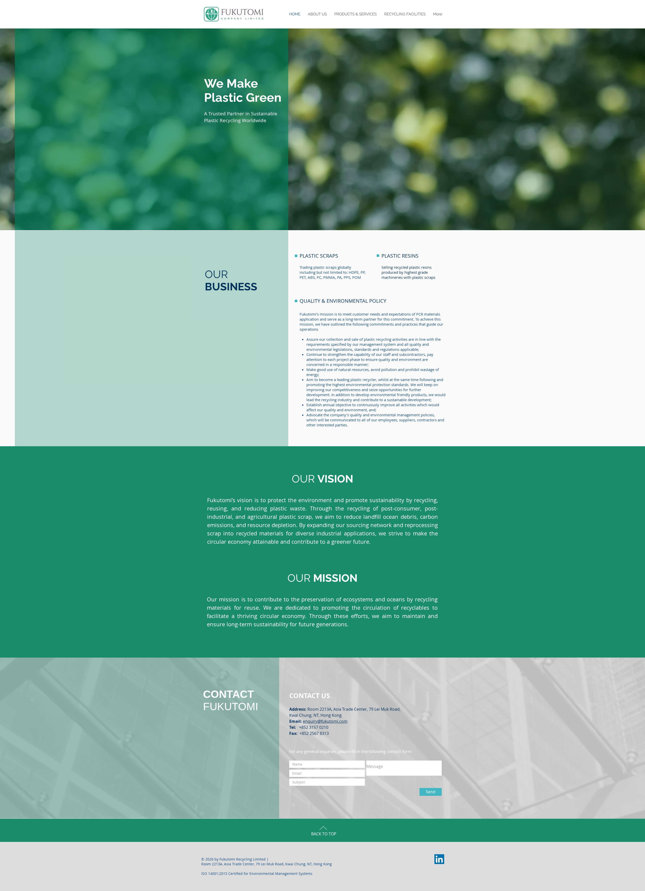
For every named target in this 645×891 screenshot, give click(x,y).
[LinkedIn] (439, 859)
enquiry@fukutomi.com (325, 721)
